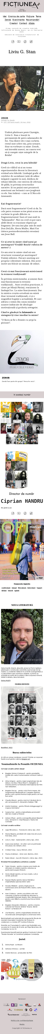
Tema (38, 16)
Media (22, 1024)
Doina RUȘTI (5, 680)
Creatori (14, 23)
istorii (10, 590)
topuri (39, 588)
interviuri (31, 588)
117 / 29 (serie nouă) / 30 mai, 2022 (17, 122)
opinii (16, 590)
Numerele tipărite (22, 584)
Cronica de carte (16, 16)
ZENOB (4, 118)
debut (4, 590)
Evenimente (18, 20)
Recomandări (32, 20)
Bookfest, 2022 (6, 747)
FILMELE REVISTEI (22, 684)
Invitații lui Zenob (7, 120)
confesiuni (5, 588)
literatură (22, 588)
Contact (23, 23)
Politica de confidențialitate (22, 1020)
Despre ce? (26, 759)
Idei (5, 16)
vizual (14, 588)
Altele (31, 23)
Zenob (8, 20)
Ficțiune (30, 16)
